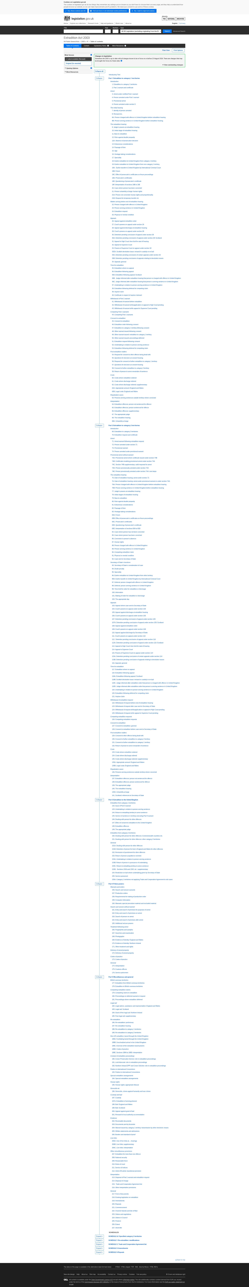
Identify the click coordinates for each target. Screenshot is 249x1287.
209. (113, 1161)
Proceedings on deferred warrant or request (130, 996)
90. (113, 552)
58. (113, 368)
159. (113, 900)
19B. (113, 171)
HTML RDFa (154, 1267)
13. (113, 144)
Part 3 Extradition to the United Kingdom (123, 800)
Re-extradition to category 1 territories (128, 1029)
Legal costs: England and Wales (127, 391)
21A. (113, 195)
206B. (114, 1144)
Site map (92, 1274)
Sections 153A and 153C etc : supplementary (132, 869)
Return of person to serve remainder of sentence (131, 371)
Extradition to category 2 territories (126, 431)
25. (113, 215)
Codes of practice (116, 956)
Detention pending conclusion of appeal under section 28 (134, 235)
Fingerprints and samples (124, 930)
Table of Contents (72, 46)
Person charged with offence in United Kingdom (130, 204)
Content (86, 46)
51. (113, 341)
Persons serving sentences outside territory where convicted (135, 398)
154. (113, 873)
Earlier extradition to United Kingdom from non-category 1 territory (137, 164)
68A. (113, 421)
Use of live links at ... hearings (126, 1141)
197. (113, 1098)
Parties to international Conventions (122, 1069)
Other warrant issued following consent (127, 331)
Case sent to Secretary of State (125, 559)
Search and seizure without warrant (122, 907)
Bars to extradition (120, 134)
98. (113, 585)
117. (113, 669)
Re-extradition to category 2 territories (128, 1032)
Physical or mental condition (124, 215)
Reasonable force (121, 1161)
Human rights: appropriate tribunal (127, 1085)
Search (167, 31)
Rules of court (120, 1164)
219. (113, 1201)
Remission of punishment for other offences (130, 852)
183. (113, 1009)
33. (113, 248)
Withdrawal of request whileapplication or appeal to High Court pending (139, 710)
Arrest (112, 91)
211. (113, 1167)
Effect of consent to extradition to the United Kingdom (133, 823)
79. (113, 498)
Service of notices (121, 1167)
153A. (114, 859)
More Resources (118, 46)
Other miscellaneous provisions (121, 1151)
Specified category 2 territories (130, 1236)
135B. (114, 766)
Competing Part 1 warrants (119, 312)
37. (113, 285)
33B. (113, 258)
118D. (114, 686)
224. (113, 1217)
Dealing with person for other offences (128, 819)
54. (113, 354)
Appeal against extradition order (125, 221)
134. (113, 755)
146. (113, 819)
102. (113, 599)
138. (113, 782)
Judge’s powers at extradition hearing (126, 127)
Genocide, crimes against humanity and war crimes (132, 1091)
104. (113, 609)
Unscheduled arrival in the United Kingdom (131, 1042)
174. (113, 966)
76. (113, 481)
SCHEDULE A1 (114, 1236)
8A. (113, 117)
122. (113, 703)
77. (113, 491)
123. (113, 706)
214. (113, 1181)
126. (113, 719)
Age (115, 151)
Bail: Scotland (120, 1108)
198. (113, 1104)
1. (112, 84)
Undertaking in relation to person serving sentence (131, 345)
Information (119, 592)
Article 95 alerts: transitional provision (128, 1171)
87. (113, 542)
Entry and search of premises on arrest (128, 913)
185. (113, 1016)
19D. (113, 178)
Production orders (121, 893)
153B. (114, 862)
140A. (114, 792)
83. (113, 511)
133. (113, 752)
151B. (114, 849)
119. (113, 690)
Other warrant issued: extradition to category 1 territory (133, 334)
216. (113, 1187)
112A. (114, 643)
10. (113, 130)
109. (113, 629)
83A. (113, 515)
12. (113, 137)
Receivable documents (123, 1121)
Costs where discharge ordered (125, 381)
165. (113, 923)
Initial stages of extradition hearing (126, 495)
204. (113, 1128)
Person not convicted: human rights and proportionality (134, 195)
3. (112, 94)
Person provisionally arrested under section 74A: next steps (136, 471)
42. (113, 305)
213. (113, 1177)
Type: (122, 28)
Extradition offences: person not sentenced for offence (132, 404)
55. (113, 358)
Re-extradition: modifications (128, 1240)
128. (113, 729)
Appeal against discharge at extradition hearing (130, 228)
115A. (114, 656)
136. (113, 772)
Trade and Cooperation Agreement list (128, 1184)
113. (113, 646)
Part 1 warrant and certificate (123, 87)
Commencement (121, 1207)
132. (113, 746)
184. (113, 1012)
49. (113, 334)
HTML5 (117, 1267)
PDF (132, 1267)
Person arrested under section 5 (125, 104)
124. (113, 710)
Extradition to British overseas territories (129, 986)
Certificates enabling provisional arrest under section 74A (135, 461)
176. (113, 972)
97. (113, 582)
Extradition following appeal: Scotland (129, 275)
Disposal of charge (121, 1181)
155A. (114, 879)
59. (113, 371)
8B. (113, 121)
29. (113, 231)
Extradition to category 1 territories (125, 84)
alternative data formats (99, 1267)
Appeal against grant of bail (124, 1111)
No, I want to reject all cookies (144, 11)
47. (113, 328)
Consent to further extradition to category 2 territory (131, 368)
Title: (65, 28)
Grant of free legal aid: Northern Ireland (128, 1012)
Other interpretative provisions (125, 1187)
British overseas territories (119, 980)
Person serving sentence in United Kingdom (129, 208)
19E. (113, 181)
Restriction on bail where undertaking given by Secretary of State (137, 873)
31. (113, 241)
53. (113, 348)
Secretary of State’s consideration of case (128, 565)
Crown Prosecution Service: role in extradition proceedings (135, 1059)
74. (113, 451)
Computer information (122, 900)
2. (112, 87)
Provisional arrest (120, 101)
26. (113, 221)
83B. (113, 518)
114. (113, 649)
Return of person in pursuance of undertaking (131, 862)
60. (113, 378)
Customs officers (121, 969)
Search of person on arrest (124, 916)
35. (113, 268)
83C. (113, 522)
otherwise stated (128, 1280)
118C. (114, 683)
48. (113, 331)
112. (113, 639)
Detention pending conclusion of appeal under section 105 (135, 619)
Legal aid (113, 1003)
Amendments (119, 1201)
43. (113, 308)
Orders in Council (121, 1217)
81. (113, 505)
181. (113, 999)
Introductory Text (114, 75)
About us (85, 1274)
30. (113, 235)
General (113, 843)
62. (113, 384)
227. (113, 1228)
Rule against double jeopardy (124, 137)
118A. (114, 676)
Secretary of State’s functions (120, 562)
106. (113, 616)
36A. (113, 275)
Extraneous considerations (123, 144)
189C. (114, 1046)
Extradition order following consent (126, 324)
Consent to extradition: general (125, 726)
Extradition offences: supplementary (126, 411)
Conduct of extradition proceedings (122, 1056)
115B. (114, 659)
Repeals (118, 1204)
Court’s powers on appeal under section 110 (130, 636)
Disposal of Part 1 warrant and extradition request (132, 1177)
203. (113, 1124)
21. (113, 191)
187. (113, 1026)
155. (113, 876)
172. (113, 953)
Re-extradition (115, 1019)
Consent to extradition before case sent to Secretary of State (136, 729)
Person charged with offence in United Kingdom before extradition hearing (140, 117)
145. (113, 816)
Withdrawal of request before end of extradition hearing (134, 703)
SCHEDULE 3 (113, 1248)
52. (113, 345)
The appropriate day (122, 599)
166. (113, 930)
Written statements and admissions (127, 1131)
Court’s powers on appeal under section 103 (130, 609)
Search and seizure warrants (125, 890)
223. (113, 1214)
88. (113, 545)
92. (113, 559)
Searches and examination (124, 933)
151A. (114, 845)
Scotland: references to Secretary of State (129, 795)
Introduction (114, 81)
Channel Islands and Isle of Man (126, 1211)
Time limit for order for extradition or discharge (130, 589)
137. (113, 778)
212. (113, 1171)
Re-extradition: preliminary (124, 1022)
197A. (114, 1101)
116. (113, 663)
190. (113, 1059)
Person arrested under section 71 (125, 444)
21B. (113, 198)
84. (113, 532)
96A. (113, 579)
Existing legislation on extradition (126, 1197)
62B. (113, 391)
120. (113, 693)
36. (113, 271)
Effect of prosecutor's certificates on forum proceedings (134, 174)
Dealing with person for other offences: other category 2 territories (137, 839)
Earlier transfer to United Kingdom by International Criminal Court (138, 168)
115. (113, 653)
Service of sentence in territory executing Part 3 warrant (134, 816)
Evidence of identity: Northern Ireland (128, 943)
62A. (113, 388)
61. (113, 381)
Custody (118, 1098)
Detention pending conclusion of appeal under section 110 (135, 639)
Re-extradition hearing (123, 1026)
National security (121, 1157)
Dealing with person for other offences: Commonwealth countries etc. (139, 836)
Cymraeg (182, 23)
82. (113, 508)
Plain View (166, 50)
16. (113, 154)
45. (113, 321)
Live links (113, 1138)
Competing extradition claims (120, 990)
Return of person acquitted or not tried (128, 856)
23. (113, 208)
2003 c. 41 (84, 41)
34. (113, 262)
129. (113, 735)
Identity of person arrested (122, 110)
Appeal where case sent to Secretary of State (130, 605)
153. (113, 856)
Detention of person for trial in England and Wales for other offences (139, 849)
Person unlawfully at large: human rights (128, 191)
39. (113, 292)
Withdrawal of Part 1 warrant (120, 298)
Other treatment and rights (124, 946)
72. (113, 444)
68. (113, 418)
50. (113, 338)
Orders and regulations (123, 1214)
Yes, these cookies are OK (76, 11)
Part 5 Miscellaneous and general (121, 977)
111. (113, 636)
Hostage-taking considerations (124, 154)
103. (113, 605)
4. (112, 97)
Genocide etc (115, 1088)
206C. (114, 1147)
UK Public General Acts (71, 41)
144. (113, 812)
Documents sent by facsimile (125, 1124)
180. (113, 996)
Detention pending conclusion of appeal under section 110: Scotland (139, 643)
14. (113, 147)
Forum (118, 171)
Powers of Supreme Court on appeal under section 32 (132, 248)
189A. (114, 1039)
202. (113, 1121)
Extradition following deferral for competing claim (131, 288)
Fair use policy (141, 1274)
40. (113, 295)
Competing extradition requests (121, 716)
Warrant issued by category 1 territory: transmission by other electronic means (141, 1128)
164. (113, 920)
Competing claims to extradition (126, 993)
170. (113, 943)
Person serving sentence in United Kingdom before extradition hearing (139, 121)
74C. (113, 464)
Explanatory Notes (100, 46)
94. (113, 569)
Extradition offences (122, 826)
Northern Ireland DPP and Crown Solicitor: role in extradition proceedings (140, 1066)
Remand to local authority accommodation (129, 1114)
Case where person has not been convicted (129, 532)
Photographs (119, 936)
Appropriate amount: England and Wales (129, 388)
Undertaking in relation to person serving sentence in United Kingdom (138, 285)
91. (113, 555)
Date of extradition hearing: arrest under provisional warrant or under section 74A (142, 481)
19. (113, 164)
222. (113, 1211)
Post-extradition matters (118, 352)
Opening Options (71, 68)
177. (113, 983)
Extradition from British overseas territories (129, 983)
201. (113, 1114)
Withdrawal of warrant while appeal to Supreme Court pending (135, 308)
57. (113, 365)
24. (113, 211)
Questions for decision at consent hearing (128, 358)
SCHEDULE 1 (113, 1240)
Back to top (181, 1260)
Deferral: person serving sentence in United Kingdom (132, 585)
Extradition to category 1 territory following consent (131, 328)
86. (113, 538)
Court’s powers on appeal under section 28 (129, 231)
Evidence (113, 1118)
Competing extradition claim (124, 552)
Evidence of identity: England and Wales (129, 940)
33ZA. (114, 251)
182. (113, 1006)
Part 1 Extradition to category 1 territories (124, 78)
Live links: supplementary (125, 1144)
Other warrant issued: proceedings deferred (129, 338)
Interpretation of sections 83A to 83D (128, 528)
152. (113, 852)
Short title (118, 1228)
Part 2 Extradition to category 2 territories (124, 425)
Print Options (178, 50)
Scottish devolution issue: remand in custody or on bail (135, 251)
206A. (114, 1141)
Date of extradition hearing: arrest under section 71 (131, 478)
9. (112, 127)
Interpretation (114, 401)
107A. (114, 622)
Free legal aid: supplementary (125, 1016)
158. (113, 896)
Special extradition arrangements (121, 1075)
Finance (118, 1221)
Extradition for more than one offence (128, 1154)
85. (113, 535)
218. (113, 1197)
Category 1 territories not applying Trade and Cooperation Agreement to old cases (144, 879)
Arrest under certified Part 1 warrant (126, 94)
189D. (114, 1049)
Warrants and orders (117, 887)
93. (113, 565)
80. (113, 501)
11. (113, 134)
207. (113, 1154)
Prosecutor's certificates (124, 178)
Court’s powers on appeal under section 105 (130, 616)
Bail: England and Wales (123, 1104)
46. (113, 324)
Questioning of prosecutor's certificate (128, 181)
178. (113, 986)
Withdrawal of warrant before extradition (128, 301)
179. (113, 993)
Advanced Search (179, 31)
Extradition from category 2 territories (123, 833)
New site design (69, 1274)
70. (113, 435)
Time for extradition (117, 265)
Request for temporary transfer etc (127, 198)
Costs (112, 375)
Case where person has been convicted (128, 188)
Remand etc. (118, 114)
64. (113, 404)
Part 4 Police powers (116, 884)
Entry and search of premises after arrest (129, 920)
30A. (113, 238)
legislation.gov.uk (80, 16)
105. (113, 612)
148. (113, 826)
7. (112, 110)
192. (113, 1066)
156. (113, 890)
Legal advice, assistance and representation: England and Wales (137, 1006)
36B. (113, 278)
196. (113, 1091)
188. (113, 1029)
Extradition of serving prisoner (126, 1101)
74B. (113, 461)
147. (113, 823)
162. (113, 913)
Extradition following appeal (124, 271)
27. (113, 224)
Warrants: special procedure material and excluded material (135, 903)
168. (113, 936)
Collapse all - (99, 71)
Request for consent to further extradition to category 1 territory (135, 361)
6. (112, 104)
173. (113, 959)
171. (113, 946)
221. (113, 1207)
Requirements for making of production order (130, 896)
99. (113, 589)
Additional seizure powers (124, 923)
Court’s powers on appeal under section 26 (129, 224)
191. (113, 1062)
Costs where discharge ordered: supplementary (130, 384)
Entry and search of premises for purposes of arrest (132, 910)
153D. (114, 869)
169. (113, 940)
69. (113, 431)
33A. (113, 255)
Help (78, 1274)
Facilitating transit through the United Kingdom (132, 1039)
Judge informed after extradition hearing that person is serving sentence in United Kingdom (147, 281)
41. (113, 301)
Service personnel (121, 876)
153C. (114, 866)
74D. (113, 468)
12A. (113, 141)
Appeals (113, 218)
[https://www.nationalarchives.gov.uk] (173, 17)
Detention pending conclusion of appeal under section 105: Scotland (140, 622)
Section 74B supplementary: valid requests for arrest (134, 464)
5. (112, 101)
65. (113, 407)
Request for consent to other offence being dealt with (132, 354)
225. (113, 1221)
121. (113, 696)
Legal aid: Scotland (122, 1009)
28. (113, 228)
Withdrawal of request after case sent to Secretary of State (135, 706)
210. (113, 1164)
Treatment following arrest (119, 927)
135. (113, 759)
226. (113, 1224)
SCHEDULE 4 (113, 1252)
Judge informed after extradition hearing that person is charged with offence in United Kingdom (148, 278)
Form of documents (122, 1194)
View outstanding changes (172, 65)
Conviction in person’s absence (125, 538)
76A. (113, 484)
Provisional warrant (121, 448)
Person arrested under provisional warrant (128, 451)
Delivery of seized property (119, 950)
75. (113, 478)
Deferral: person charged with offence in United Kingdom (133, 582)
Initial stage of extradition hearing (125, 130)
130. (113, 739)
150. (113, 836)
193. (113, 1072)
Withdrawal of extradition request (121, 700)
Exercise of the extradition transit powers (130, 1046)
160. (113, 903)
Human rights (119, 542)
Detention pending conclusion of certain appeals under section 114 (139, 656)
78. (113, 495)
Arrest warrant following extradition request (129, 441)
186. (113, 1022)
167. (113, 933)
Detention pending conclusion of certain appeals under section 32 (138, 255)
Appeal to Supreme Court (123, 245)
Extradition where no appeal (124, 268)
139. (113, 785)
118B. (114, 679)
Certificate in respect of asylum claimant (128, 295)
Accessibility (102, 1274)
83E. (113, 528)
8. (112, 114)
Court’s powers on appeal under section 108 (130, 629)
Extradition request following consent (127, 341)
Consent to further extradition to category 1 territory (132, 742)
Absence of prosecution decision (127, 141)
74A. (113, 458)
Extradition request (120, 211)
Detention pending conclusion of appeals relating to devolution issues (139, 258)
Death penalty (119, 569)
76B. (113, 488)
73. (113, 448)
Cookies (132, 1274)
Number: (115, 28)
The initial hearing (116, 108)
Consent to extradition (117, 318)
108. (113, 626)
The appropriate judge (122, 414)
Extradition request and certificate (125, 435)
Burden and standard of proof (125, 1134)
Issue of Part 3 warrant (123, 806)
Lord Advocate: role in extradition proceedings (131, 1062)
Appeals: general (120, 262)
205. (113, 1131)
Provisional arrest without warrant (121, 455)
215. (113, 1184)
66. (113, 411)
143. (113, 809)
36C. (113, 281)
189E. (114, 1052)
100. (113, 592)
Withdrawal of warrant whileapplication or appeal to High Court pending (139, 305)
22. (113, 204)
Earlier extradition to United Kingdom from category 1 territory (135, 161)
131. (113, 742)
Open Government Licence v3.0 (102, 1280)
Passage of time (120, 147)
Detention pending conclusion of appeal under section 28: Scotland (139, 238)
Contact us (111, 1274)
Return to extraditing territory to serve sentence (131, 812)
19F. (113, 184)
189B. (114, 1042)
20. (113, 188)
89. (113, 549)
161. (113, 910)
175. (113, 969)
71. (113, 441)
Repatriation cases (116, 395)
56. (113, 361)
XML (136, 1267)
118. (113, 673)
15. (113, 151)
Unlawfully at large (122, 421)
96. (113, 575)
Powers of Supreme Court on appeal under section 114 (134, 653)
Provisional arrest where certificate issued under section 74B (136, 458)
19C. (113, 174)
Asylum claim (119, 292)
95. (113, 572)
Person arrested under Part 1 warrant (126, 97)
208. (113, 1157)
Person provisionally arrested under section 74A (132, 468)
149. (113, 829)
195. (113, 1085)
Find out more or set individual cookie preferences (110, 11)
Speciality (117, 157)
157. (113, 893)
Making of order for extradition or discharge (130, 596)
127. (113, 726)
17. (113, 157)
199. (113, 1108)
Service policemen (121, 972)
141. (113, 795)
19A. (113, 168)
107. (113, 619)
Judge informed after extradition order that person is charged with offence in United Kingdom (148, 683)
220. (113, 1204)
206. (113, 1134)
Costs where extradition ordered (125, 378)
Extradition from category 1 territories (123, 803)
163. (113, 916)
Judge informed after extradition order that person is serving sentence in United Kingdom (146, 686)
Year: (106, 28)
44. (113, 315)
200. (113, 1111)
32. (113, 245)
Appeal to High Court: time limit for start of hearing (131, 241)
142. (113, 806)
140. (113, 788)
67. (113, 414)
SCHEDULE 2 (113, 1244)
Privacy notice (122, 1274)
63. (113, 398)
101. (113, 596)
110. (113, 632)
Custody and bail (116, 1095)
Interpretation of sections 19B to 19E (127, 184)
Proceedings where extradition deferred (128, 999)
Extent (117, 1224)
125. (113, 713)
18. (113, 161)
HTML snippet (125, 1267)
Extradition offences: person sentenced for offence (131, 407)
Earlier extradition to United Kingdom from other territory (133, 575)
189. (113, 1032)
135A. (114, 762)
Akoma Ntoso (144, 1267)
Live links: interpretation (125, 1147)
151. (113, 839)
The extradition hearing (118, 124)
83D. (113, 525)
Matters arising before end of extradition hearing (126, 201)
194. (113, 1078)
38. (113, 288)
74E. (113, 471)
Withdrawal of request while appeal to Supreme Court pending (136, 713)
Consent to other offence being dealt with (129, 735)
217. (113, 1194)
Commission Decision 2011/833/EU (97, 1282)
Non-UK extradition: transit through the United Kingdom (129, 1036)
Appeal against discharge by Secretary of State (131, 632)
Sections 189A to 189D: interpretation (129, 1052)
